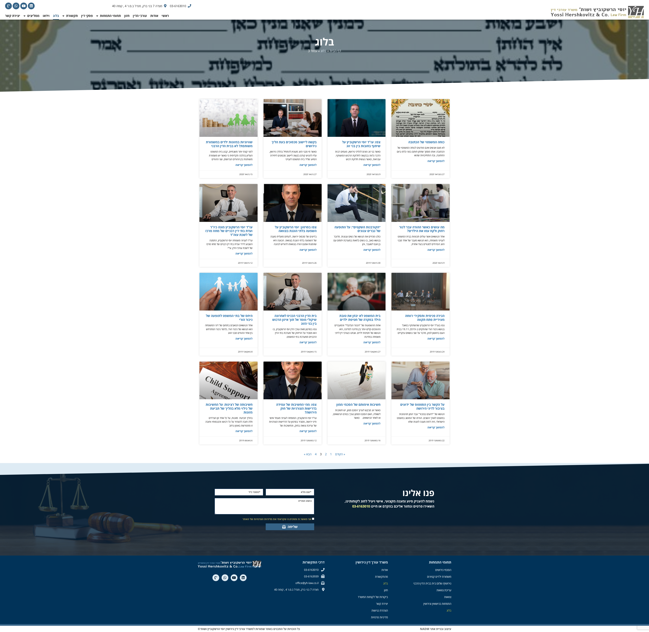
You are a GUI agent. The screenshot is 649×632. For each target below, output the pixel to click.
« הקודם (340, 454)
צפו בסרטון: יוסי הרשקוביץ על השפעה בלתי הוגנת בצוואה (296, 229)
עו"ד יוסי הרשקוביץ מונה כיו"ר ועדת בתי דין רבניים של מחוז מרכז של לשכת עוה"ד (229, 231)
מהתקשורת (381, 577)
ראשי (165, 16)
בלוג (56, 16)
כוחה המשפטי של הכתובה (426, 142)
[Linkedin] (31, 6)
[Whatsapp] (16, 6)
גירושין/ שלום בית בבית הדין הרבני (432, 583)
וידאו (46, 16)
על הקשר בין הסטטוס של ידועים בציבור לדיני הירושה (422, 406)
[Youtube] (23, 6)
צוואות (447, 597)
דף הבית (335, 51)
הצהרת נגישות (379, 610)
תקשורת (72, 16)
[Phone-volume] (8, 6)
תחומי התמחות (110, 16)
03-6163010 (361, 506)
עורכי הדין (140, 16)
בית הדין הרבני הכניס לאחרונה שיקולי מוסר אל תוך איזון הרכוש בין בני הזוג (294, 320)
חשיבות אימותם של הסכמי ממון (358, 404)
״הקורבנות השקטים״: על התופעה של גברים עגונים (357, 229)
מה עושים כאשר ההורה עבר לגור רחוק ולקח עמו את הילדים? (421, 229)
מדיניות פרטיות (379, 617)
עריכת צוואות (444, 590)
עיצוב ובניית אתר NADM (435, 629)
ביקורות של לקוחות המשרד (373, 597)
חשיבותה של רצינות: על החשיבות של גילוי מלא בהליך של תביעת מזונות (229, 408)
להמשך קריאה (435, 161)
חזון (126, 16)
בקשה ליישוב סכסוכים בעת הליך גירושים (294, 144)
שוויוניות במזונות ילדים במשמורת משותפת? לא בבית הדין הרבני (229, 144)
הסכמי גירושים (443, 570)
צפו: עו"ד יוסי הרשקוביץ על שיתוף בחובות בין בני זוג (361, 144)
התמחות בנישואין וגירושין (437, 604)
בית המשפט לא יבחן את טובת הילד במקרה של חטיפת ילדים (359, 318)
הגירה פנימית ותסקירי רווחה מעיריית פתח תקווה (424, 318)
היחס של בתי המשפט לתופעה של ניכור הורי (229, 318)
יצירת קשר (12, 16)
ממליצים (33, 16)
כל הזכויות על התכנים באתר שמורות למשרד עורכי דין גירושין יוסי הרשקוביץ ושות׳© (249, 629)
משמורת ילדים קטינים (439, 577)
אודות (154, 16)
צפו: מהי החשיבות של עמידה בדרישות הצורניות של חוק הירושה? (296, 408)
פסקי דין (87, 16)
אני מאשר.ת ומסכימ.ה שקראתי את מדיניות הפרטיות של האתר (277, 519)
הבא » (307, 454)
